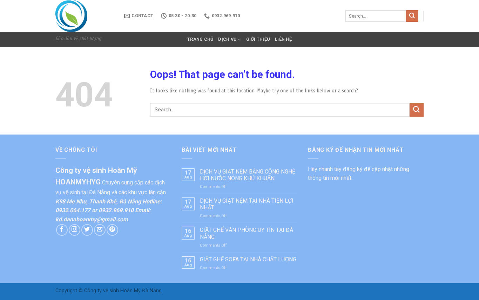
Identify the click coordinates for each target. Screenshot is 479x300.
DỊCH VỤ (227, 39)
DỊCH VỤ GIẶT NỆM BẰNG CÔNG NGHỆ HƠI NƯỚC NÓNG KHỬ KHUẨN (247, 175)
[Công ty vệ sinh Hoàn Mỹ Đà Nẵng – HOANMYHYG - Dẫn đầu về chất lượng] (84, 16)
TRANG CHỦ (200, 39)
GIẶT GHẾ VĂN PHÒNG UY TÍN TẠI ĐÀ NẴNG (246, 233)
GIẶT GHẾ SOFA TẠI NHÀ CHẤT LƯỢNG (248, 259)
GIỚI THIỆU (258, 39)
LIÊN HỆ (283, 39)
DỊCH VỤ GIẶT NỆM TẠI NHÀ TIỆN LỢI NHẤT (247, 204)
